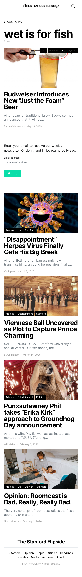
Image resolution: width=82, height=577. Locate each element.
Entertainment (25, 313)
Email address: (12, 157)
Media (35, 557)
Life (63, 50)
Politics (40, 397)
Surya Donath (11, 354)
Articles (53, 50)
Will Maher (10, 444)
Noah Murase (11, 521)
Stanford (29, 230)
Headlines (66, 553)
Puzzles (23, 557)
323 (43, 50)
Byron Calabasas (13, 126)
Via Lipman (10, 271)
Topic (40, 553)
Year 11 (72, 50)
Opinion (29, 486)
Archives (47, 557)
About (60, 557)
